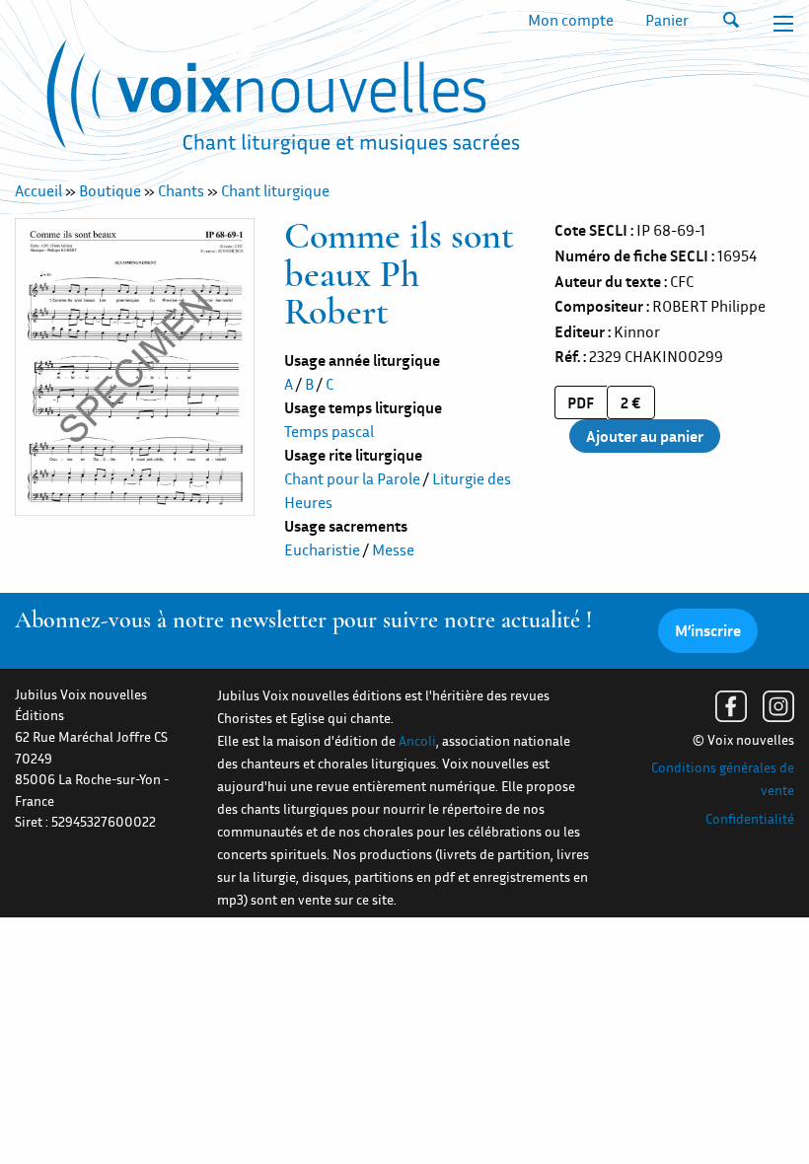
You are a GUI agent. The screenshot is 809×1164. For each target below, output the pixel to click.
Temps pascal (329, 431)
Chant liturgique (275, 190)
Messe (393, 549)
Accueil (38, 190)
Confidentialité (749, 819)
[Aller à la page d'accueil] (283, 101)
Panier (667, 20)
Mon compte (571, 20)
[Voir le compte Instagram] (778, 706)
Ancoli (417, 741)
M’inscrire (708, 630)
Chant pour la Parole (352, 478)
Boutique (110, 190)
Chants (181, 190)
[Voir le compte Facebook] (731, 706)
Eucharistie (322, 549)
